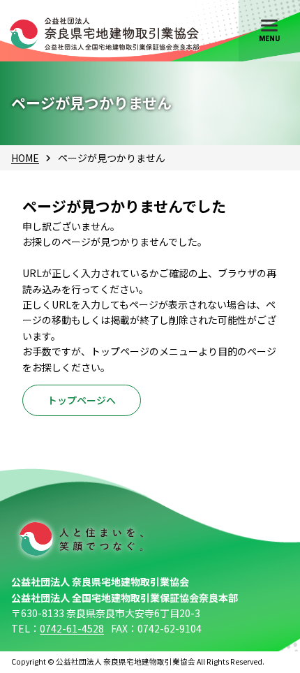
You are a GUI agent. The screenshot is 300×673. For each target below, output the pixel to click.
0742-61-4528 (72, 628)
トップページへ (81, 400)
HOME (25, 158)
